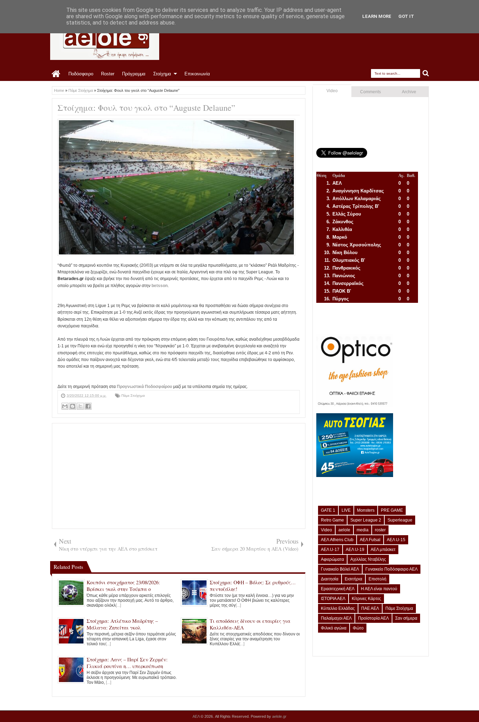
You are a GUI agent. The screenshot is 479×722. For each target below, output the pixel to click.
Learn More (376, 16)
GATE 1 (328, 510)
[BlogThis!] (72, 406)
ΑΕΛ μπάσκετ (383, 549)
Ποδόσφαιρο (80, 73)
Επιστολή (377, 579)
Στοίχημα (162, 73)
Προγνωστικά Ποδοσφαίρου (145, 386)
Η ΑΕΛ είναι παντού (379, 588)
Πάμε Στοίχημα (133, 395)
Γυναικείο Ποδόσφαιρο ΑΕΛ (391, 569)
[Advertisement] (178, 476)
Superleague (399, 520)
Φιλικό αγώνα (333, 628)
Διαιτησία (329, 579)
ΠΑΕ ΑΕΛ (370, 608)
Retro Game (332, 520)
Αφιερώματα (332, 559)
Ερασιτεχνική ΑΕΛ (338, 588)
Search (426, 73)
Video (332, 90)
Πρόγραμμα (134, 73)
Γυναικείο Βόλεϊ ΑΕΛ (340, 569)
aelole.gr (279, 716)
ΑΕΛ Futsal (370, 539)
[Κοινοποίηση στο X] (80, 406)
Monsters (366, 510)
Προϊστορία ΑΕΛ (373, 618)
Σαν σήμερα (406, 618)
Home (56, 74)
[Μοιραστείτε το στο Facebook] (88, 406)
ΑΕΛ (197, 716)
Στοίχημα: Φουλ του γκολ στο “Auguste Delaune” (146, 107)
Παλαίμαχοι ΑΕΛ (336, 618)
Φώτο (358, 628)
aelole (344, 529)
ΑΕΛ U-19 (355, 549)
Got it (406, 16)
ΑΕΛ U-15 (396, 539)
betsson (159, 285)
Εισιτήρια (353, 579)
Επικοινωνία (197, 73)
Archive (409, 91)
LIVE (346, 510)
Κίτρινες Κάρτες (366, 598)
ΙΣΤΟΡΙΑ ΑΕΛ (333, 598)
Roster (107, 73)
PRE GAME (392, 510)
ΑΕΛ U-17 (330, 549)
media (363, 529)
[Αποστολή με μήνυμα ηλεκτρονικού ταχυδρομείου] (64, 406)
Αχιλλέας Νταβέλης (368, 559)
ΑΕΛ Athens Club (337, 539)
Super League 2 (365, 520)
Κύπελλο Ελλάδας (338, 608)
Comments (370, 91)
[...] (118, 605)
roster (380, 529)
